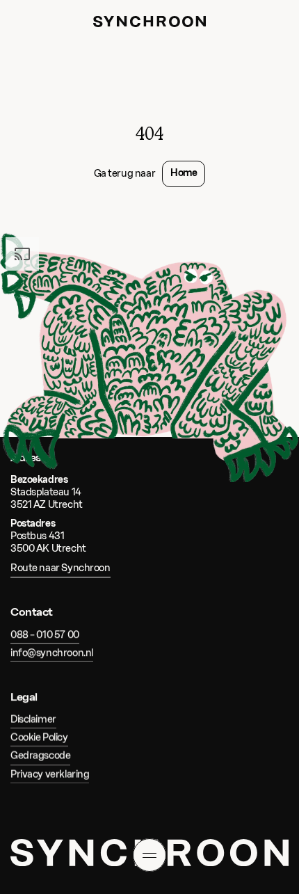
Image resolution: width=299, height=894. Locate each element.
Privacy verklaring (49, 774)
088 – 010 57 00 (44, 635)
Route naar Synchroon (60, 569)
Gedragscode (40, 756)
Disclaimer (33, 720)
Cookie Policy (39, 738)
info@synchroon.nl (51, 653)
